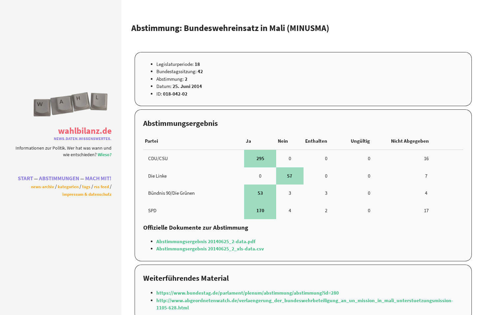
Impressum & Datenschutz (87, 194)
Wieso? (105, 155)
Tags (86, 186)
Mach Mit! (98, 178)
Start (25, 178)
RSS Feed (101, 186)
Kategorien (68, 186)
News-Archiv (42, 186)
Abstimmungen (59, 178)
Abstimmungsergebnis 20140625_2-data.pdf (205, 241)
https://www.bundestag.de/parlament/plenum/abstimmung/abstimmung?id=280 (247, 293)
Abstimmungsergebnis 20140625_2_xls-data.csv (210, 248)
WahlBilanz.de (85, 130)
